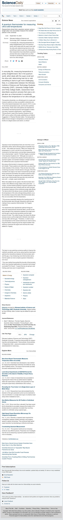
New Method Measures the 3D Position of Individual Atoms (18, 401)
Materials (4, 307)
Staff (16, 508)
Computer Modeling (44, 82)
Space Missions (43, 62)
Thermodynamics (10, 281)
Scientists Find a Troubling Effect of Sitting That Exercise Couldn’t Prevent (18, 458)
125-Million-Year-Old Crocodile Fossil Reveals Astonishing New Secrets (15, 453)
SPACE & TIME (40, 57)
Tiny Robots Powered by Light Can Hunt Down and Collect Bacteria (49, 174)
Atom (24, 298)
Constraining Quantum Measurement (13, 426)
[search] (59, 16)
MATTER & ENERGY (42, 67)
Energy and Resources (44, 69)
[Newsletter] (59, 3)
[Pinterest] (16, 61)
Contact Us (7, 503)
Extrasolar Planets (43, 59)
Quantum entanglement (27, 279)
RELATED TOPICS (7, 271)
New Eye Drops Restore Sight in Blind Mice (50, 45)
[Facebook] (11, 61)
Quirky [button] (36, 16)
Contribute (21, 508)
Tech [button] (14, 16)
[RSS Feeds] (56, 3)
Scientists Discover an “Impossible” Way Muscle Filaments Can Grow (16, 449)
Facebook (6, 487)
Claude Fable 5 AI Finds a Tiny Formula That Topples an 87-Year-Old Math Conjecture (49, 182)
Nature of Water (9, 287)
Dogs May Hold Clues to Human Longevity (50, 28)
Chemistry (7, 290)
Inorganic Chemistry (10, 293)
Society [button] (28, 16)
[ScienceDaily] (12, 3)
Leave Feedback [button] (8, 501)
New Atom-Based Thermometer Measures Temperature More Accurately (15, 359)
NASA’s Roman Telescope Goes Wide (48, 47)
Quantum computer (28, 275)
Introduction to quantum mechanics (29, 283)
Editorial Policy (45, 508)
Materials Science (10, 298)
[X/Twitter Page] (45, 3)
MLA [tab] (20, 334)
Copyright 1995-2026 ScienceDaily (12, 511)
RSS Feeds (7, 477)
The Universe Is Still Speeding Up (47, 33)
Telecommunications (44, 72)
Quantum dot (27, 290)
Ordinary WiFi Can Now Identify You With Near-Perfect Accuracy (49, 164)
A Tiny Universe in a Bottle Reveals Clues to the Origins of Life (49, 167)
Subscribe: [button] (51, 3)
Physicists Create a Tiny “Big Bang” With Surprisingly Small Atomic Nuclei (49, 146)
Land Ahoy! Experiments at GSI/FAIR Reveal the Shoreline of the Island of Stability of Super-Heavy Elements (17, 373)
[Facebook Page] (42, 3)
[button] (53, 21)
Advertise (28, 508)
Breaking (40, 24)
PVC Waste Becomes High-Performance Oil (50, 30)
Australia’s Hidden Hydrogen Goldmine (49, 37)
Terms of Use (54, 508)
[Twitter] (14, 61)
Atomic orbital (27, 293)
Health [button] (8, 16)
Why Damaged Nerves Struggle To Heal (49, 42)
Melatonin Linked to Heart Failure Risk (48, 35)
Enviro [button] (21, 16)
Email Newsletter (8, 475)
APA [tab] (25, 334)
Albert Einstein (42, 74)
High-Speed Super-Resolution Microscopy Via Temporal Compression (16, 414)
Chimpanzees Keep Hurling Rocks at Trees (50, 49)
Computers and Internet (45, 84)
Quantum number (28, 287)
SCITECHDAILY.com (13, 439)
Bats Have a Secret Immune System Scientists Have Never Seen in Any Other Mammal (17, 444)
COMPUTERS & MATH (42, 77)
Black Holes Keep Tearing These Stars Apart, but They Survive (49, 150)
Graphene (7, 296)
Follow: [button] (38, 3)
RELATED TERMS (25, 271)
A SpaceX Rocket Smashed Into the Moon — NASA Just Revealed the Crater (49, 153)
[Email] (22, 61)
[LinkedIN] (19, 61)
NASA (40, 64)
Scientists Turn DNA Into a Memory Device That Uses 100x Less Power (50, 177)
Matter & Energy (7, 275)
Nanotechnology (9, 278)
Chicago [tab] (31, 334)
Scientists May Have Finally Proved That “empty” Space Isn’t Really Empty (49, 160)
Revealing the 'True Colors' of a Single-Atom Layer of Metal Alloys (18, 388)
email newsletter (39, 10)
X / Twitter (6, 489)
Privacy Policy (36, 508)
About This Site (9, 508)
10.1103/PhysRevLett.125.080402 (25, 328)
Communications (43, 79)
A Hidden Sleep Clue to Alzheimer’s (48, 40)
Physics (7, 284)
